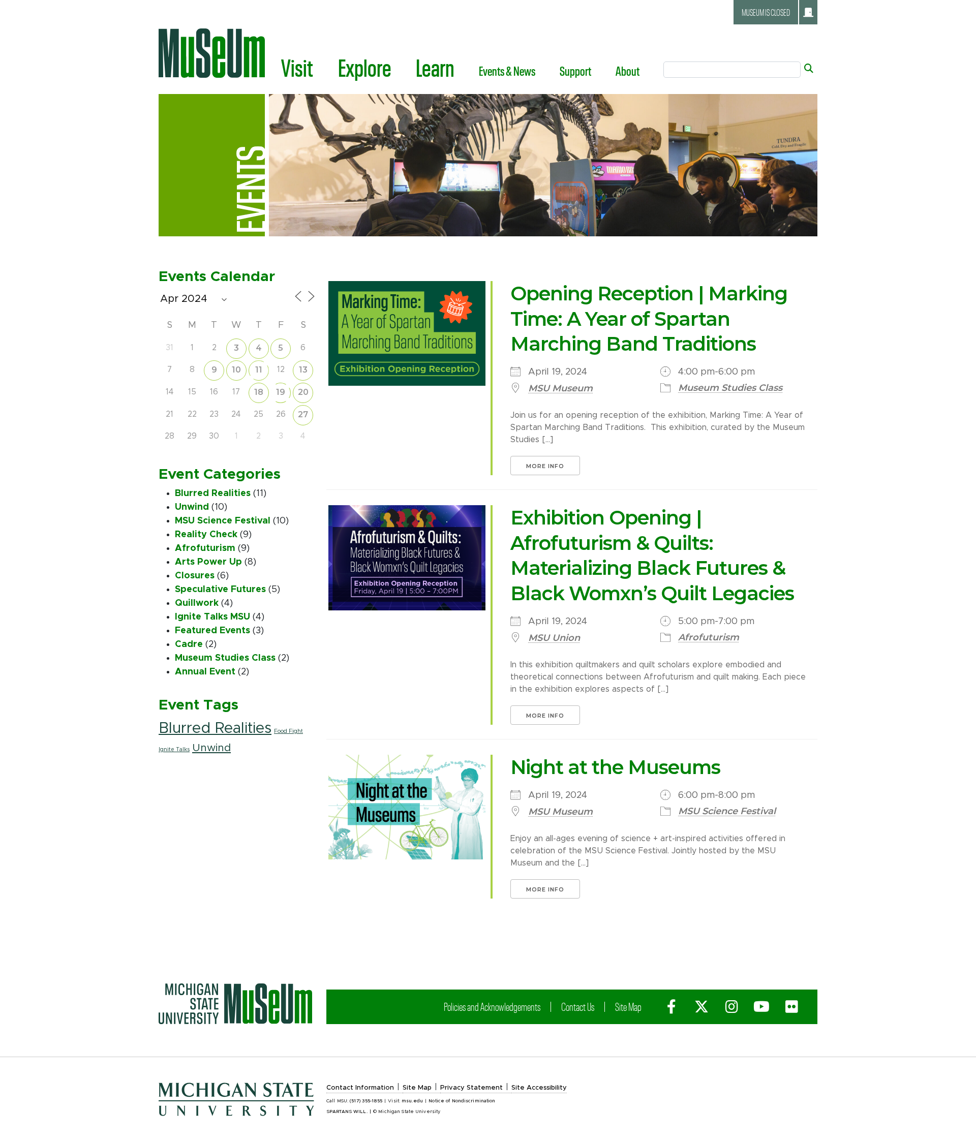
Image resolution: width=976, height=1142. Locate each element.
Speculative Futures (220, 589)
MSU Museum (560, 388)
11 (258, 370)
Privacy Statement (471, 1088)
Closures (195, 575)
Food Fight (288, 731)
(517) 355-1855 (366, 1101)
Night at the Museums (615, 767)
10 (236, 370)
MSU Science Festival (222, 521)
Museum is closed (766, 12)
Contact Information (360, 1088)
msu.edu (412, 1101)
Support (575, 71)
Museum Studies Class (225, 658)
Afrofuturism (205, 548)
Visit (297, 67)
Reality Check (206, 534)
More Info (545, 466)
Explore (364, 67)
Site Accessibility (539, 1088)
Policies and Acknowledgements (492, 1006)
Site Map (628, 1006)
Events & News (507, 71)
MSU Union (554, 637)
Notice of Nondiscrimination (462, 1101)
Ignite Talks (174, 749)
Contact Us (577, 1006)
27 (303, 414)
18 (258, 392)
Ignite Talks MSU (212, 617)
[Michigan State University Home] (235, 1003)
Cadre (189, 644)
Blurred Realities (213, 493)
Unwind (192, 507)
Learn (435, 67)
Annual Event (205, 671)
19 (280, 392)
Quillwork (197, 603)
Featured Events (212, 630)
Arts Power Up (208, 562)
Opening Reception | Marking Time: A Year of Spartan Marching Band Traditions (648, 319)
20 (303, 392)
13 (303, 370)
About (627, 71)
